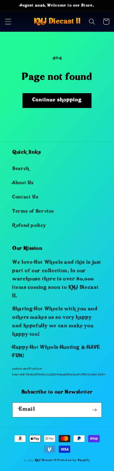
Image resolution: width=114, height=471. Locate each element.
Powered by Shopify (73, 460)
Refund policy (29, 226)
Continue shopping (57, 100)
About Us (23, 183)
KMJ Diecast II (45, 460)
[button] (8, 21)
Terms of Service (33, 211)
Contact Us (25, 197)
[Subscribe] (95, 409)
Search (20, 169)
